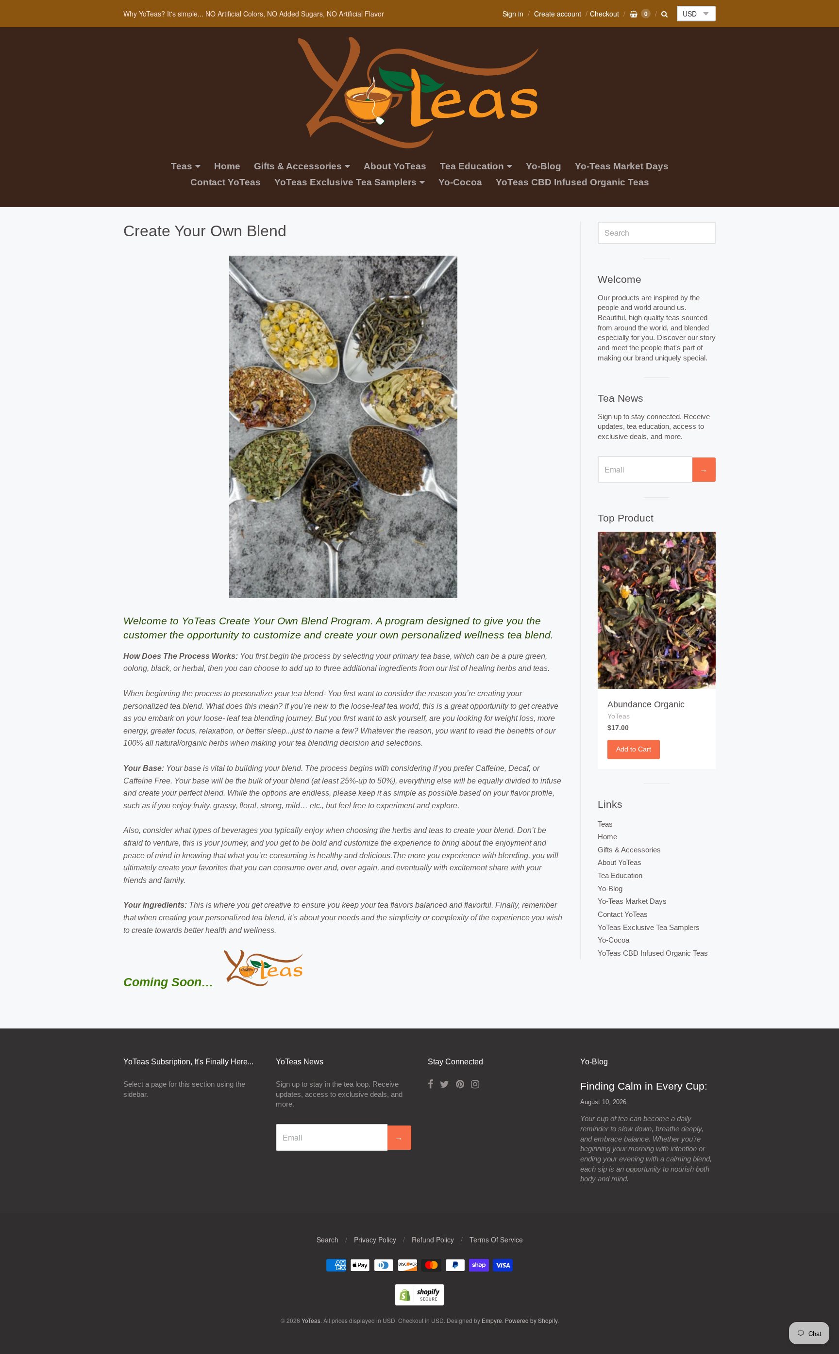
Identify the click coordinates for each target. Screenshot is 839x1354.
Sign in (513, 13)
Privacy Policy (375, 1239)
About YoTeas (395, 166)
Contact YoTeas (225, 182)
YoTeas (618, 716)
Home (227, 166)
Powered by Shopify (531, 1320)
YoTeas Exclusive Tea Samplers (345, 182)
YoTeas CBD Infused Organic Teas (572, 182)
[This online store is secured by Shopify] (419, 1302)
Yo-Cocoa (460, 182)
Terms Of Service (496, 1239)
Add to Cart (633, 749)
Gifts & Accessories (298, 166)
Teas (181, 166)
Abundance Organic (646, 704)
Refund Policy (433, 1239)
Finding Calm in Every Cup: (643, 1086)
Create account (557, 13)
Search (327, 1239)
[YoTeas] (419, 143)
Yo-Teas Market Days (622, 166)
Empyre (492, 1320)
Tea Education (472, 166)
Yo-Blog (543, 166)
